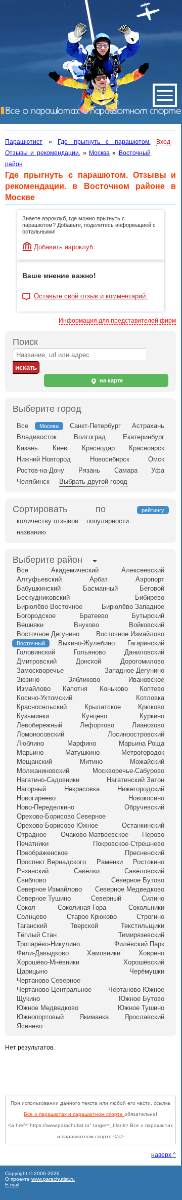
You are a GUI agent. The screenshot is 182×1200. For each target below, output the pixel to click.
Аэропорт (149, 579)
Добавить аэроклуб (63, 247)
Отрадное (32, 834)
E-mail (12, 1184)
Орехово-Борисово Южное (57, 825)
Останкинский (143, 825)
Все (22, 426)
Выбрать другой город (93, 481)
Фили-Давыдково (43, 953)
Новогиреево (36, 798)
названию (31, 532)
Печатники (33, 843)
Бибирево (149, 597)
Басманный (100, 588)
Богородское (36, 616)
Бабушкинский (39, 588)
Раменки (110, 862)
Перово (153, 834)
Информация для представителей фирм (117, 320)
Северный (106, 898)
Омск (156, 459)
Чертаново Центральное (54, 989)
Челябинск (33, 481)
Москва (99, 153)
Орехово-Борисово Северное (61, 816)
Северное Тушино (44, 898)
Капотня (75, 688)
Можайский (147, 761)
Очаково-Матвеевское (94, 834)
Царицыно (32, 971)
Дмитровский (37, 661)
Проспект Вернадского (51, 862)
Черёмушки (146, 971)
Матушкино (82, 752)
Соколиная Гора (82, 907)
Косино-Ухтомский (44, 698)
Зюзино (28, 679)
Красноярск (146, 448)
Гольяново (90, 652)
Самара (126, 470)
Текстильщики (142, 926)
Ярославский (144, 1017)
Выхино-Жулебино (86, 643)
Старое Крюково (92, 916)
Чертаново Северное (48, 980)
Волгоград (90, 437)
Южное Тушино (141, 1008)
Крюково (151, 707)
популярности (107, 521)
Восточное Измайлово (130, 634)
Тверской (84, 926)
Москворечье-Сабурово (128, 771)
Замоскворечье (40, 670)
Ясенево (29, 1026)
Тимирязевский (141, 935)
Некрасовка (82, 789)
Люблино (30, 743)
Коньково (114, 688)
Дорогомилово (142, 661)
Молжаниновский (43, 771)
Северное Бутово (137, 880)
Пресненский (144, 853)
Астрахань (148, 426)
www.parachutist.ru (53, 1179)
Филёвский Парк (139, 944)
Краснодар (98, 448)
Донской (88, 661)
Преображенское (42, 853)
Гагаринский (145, 643)
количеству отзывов (47, 521)
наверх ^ (163, 1154)
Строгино (150, 916)
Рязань (89, 470)
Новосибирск (109, 459)
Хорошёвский (143, 962)
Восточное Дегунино (48, 634)
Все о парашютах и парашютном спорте (74, 1114)
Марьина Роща (141, 743)
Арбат (98, 579)
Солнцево (32, 916)
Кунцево (94, 716)
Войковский (146, 625)
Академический (75, 570)
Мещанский (34, 761)
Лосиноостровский (136, 734)
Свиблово (31, 880)
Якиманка (94, 1017)
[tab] (47, 560)
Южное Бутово (141, 998)
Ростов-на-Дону (40, 470)
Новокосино (146, 798)
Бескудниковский (43, 597)
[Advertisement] (93, 1070)
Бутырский (147, 616)
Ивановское (146, 679)
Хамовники (103, 953)
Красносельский (42, 707)
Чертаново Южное (136, 989)
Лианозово (148, 725)
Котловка (150, 698)
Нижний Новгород (44, 459)
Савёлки (87, 871)
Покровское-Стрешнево (128, 843)
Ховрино (151, 953)
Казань (27, 448)
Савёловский (144, 871)
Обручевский (144, 807)
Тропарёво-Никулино (48, 944)
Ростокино (148, 862)
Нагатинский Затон (135, 780)
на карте (110, 380)
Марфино (81, 743)
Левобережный (39, 725)
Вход (163, 141)
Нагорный (31, 789)
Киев (60, 448)
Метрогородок (142, 752)
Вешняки (30, 625)
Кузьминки (33, 716)
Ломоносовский (40, 734)
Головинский (36, 652)
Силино (153, 898)
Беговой (152, 588)
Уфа (157, 470)
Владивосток (37, 437)
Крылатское (102, 707)
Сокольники (146, 907)
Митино (91, 761)
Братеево (93, 616)
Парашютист (23, 141)
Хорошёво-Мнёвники (48, 962)
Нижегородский (140, 789)
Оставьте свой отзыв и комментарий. (91, 296)
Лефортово (97, 725)
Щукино (28, 998)
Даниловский (144, 652)
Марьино (30, 752)
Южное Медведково (47, 1008)
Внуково (86, 625)
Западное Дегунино (134, 670)
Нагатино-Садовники (48, 780)
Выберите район (47, 560)
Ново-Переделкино (45, 807)
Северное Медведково (129, 889)
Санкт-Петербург (95, 426)
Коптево (152, 688)
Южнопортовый (40, 1017)
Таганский (32, 926)
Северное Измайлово (49, 889)
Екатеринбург (143, 437)
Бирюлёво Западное (133, 606)
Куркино (152, 716)
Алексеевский (142, 570)
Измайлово (34, 688)
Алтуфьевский (39, 579)
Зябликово (84, 679)
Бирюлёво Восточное (49, 606)
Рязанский (33, 871)
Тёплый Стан (37, 935)
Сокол (26, 907)
